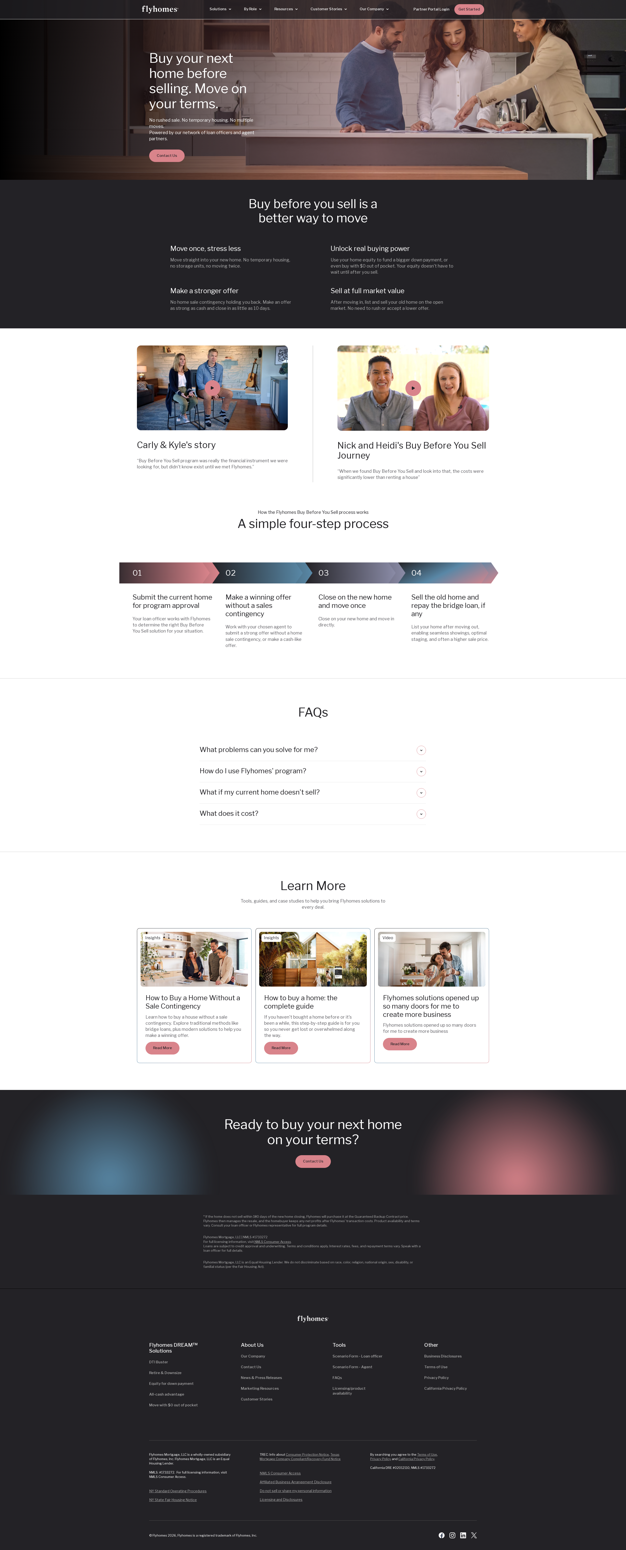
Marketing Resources (260, 1388)
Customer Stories (256, 1399)
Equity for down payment (171, 1383)
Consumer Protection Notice (307, 1454)
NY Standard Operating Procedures (178, 1491)
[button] (220, 9)
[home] (160, 9)
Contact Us (167, 155)
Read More (162, 1048)
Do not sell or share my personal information (296, 1491)
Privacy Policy (436, 1378)
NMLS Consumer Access (272, 1242)
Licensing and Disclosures (281, 1499)
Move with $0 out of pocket (173, 1405)
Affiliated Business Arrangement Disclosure (296, 1482)
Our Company (253, 1356)
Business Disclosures (443, 1356)
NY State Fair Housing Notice (173, 1500)
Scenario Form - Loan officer (357, 1356)
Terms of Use (435, 1367)
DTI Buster (158, 1362)
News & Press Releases (261, 1378)
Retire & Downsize (165, 1373)
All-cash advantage (166, 1394)
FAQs (337, 1378)
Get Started (469, 9)
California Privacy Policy (445, 1388)
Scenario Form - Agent (352, 1367)
